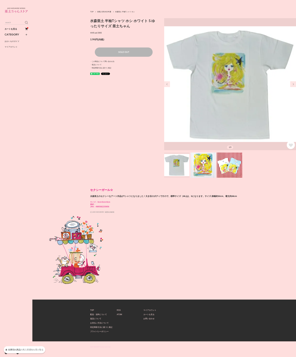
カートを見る (16, 28)
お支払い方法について (99, 323)
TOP (92, 12)
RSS (119, 310)
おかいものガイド (12, 41)
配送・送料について (98, 314)
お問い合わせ (148, 319)
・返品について (96, 65)
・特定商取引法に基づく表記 (100, 68)
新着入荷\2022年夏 (104, 12)
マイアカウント (11, 47)
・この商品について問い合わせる (102, 61)
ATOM (119, 314)
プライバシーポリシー (99, 331)
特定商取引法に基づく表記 (101, 327)
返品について (95, 319)
